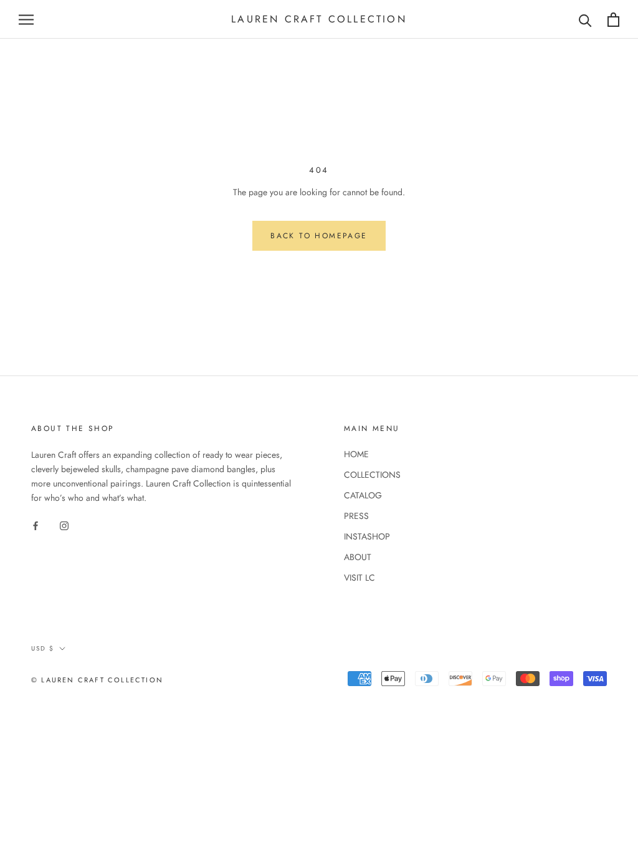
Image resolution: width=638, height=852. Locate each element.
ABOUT (357, 557)
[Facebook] (35, 525)
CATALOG (363, 495)
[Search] (585, 19)
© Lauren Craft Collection (97, 680)
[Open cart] (613, 19)
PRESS (356, 516)
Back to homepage (318, 235)
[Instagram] (64, 525)
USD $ (42, 648)
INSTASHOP (367, 536)
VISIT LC (359, 577)
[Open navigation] (26, 19)
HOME (356, 454)
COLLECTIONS (372, 474)
